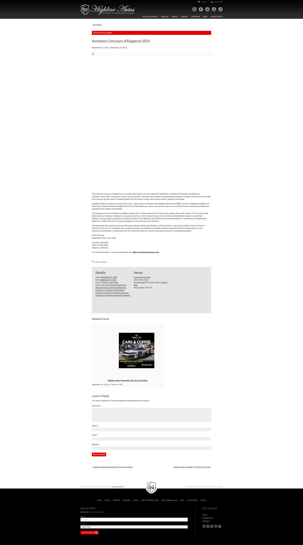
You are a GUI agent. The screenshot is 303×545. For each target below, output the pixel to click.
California (100, 290)
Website (95, 444)
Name (95, 426)
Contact (184, 16)
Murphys (126, 295)
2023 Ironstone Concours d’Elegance (111, 288)
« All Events (96, 25)
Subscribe (126, 500)
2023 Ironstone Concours (115, 285)
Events (175, 16)
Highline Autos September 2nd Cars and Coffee (113, 467)
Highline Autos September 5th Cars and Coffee (128, 380)
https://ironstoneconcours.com (146, 252)
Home (99, 500)
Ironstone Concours (104, 293)
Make (82, 516)
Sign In (205, 515)
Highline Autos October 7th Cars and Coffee (191, 467)
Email (95, 435)
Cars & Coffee (217, 16)
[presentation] (127, 350)
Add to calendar (100, 262)
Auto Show (113, 282)
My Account (218, 2)
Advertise (195, 16)
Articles (164, 16)
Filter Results (87, 533)
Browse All (84, 512)
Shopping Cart (208, 518)
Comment (96, 406)
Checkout (206, 521)
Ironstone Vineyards (114, 295)
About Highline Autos (169, 500)
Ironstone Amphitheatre (114, 290)
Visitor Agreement (117, 487)
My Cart (203, 2)
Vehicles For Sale (150, 16)
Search (83, 524)
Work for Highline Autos (150, 500)
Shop (205, 16)
